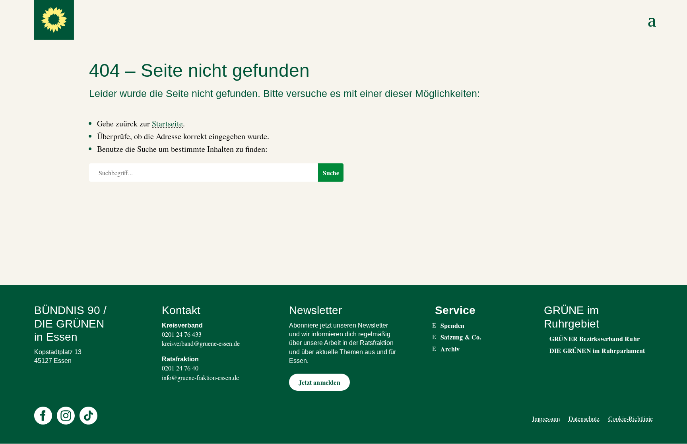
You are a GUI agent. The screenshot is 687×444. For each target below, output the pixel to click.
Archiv (450, 349)
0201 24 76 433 (182, 334)
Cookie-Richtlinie (630, 418)
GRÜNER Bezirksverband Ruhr (594, 338)
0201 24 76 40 (180, 368)
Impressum (546, 418)
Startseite (167, 123)
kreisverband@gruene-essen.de (201, 343)
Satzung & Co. (461, 337)
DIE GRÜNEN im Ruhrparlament (597, 350)
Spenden (452, 325)
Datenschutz (584, 418)
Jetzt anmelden (319, 382)
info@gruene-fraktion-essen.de (200, 377)
